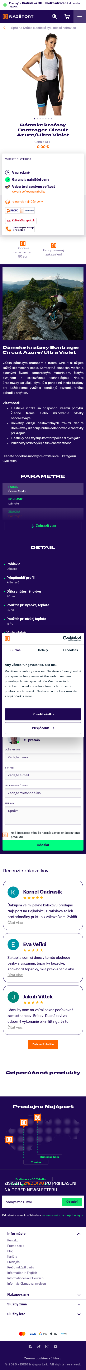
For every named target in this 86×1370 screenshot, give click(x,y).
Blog (10, 1251)
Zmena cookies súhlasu (43, 1358)
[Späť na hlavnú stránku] (18, 16)
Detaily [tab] (43, 650)
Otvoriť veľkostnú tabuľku (29, 192)
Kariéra (12, 1257)
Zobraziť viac (46, 526)
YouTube (55, 1346)
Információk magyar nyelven (26, 1284)
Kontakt (12, 1240)
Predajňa (13, 1262)
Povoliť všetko (43, 714)
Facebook (30, 1346)
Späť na (43, 28)
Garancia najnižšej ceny (28, 202)
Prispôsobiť (40, 728)
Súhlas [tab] (15, 650)
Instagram (47, 1346)
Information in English (22, 1273)
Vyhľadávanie (54, 16)
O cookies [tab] (70, 650)
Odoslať (71, 1202)
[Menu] (79, 16)
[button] (34, 118)
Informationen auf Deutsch (25, 1278)
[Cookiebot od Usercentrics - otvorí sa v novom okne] (63, 638)
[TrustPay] (64, 1333)
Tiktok (39, 1346)
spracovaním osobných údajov (63, 1215)
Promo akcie (15, 1246)
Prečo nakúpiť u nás (20, 1267)
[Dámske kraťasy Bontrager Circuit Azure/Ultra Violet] (43, 72)
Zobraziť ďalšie (43, 1044)
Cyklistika (10, 461)
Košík (67, 16)
